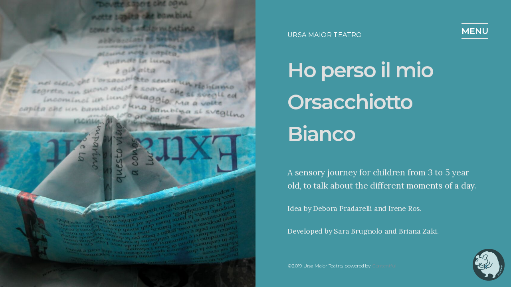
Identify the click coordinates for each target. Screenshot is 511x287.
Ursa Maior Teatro (324, 35)
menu (474, 31)
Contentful (384, 266)
